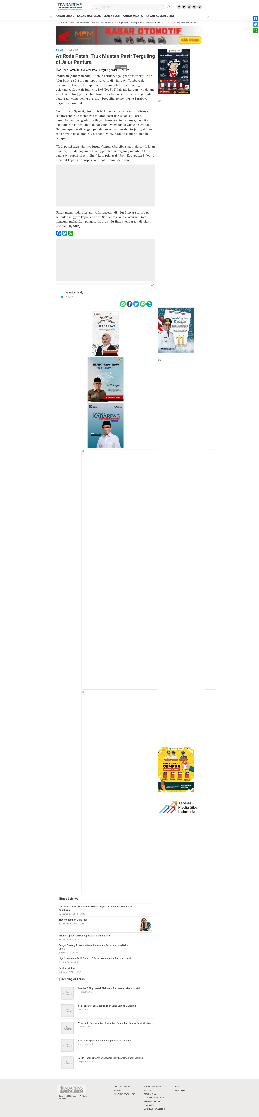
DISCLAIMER (149, 1105)
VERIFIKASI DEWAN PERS (124, 1094)
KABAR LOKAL (65, 16)
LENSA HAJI (112, 16)
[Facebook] (255, 19)
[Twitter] (255, 25)
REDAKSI (117, 1090)
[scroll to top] (248, 1112)
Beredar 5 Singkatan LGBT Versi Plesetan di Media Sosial (108, 988)
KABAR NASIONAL (89, 16)
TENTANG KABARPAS (122, 1086)
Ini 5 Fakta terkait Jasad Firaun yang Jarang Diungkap (106, 1006)
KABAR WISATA (133, 16)
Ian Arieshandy (74, 293)
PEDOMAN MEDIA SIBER (154, 1097)
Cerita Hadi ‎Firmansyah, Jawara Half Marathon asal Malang (110, 1058)
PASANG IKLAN (150, 1094)
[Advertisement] (105, 185)
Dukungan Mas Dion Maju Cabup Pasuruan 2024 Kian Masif (125, 22)
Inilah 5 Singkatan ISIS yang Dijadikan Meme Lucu (104, 1040)
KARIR (176, 1086)
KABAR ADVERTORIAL (160, 16)
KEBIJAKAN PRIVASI (152, 1101)
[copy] (149, 304)
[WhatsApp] (255, 31)
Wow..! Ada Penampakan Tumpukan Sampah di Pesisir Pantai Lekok (114, 1023)
